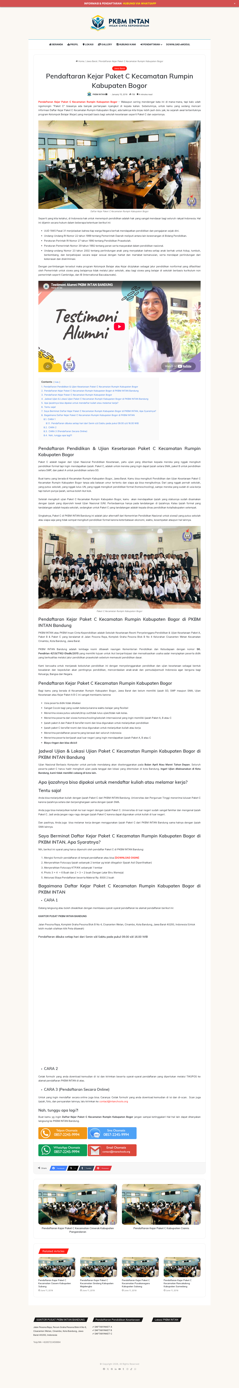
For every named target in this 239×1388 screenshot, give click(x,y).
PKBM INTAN (99, 94)
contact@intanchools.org (113, 1101)
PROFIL (74, 44)
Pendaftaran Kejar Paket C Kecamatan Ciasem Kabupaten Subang (54, 1283)
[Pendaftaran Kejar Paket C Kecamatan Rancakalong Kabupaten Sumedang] (182, 1267)
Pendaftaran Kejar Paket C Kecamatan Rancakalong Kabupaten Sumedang (178, 1283)
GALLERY (106, 44)
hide (57, 382)
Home (81, 61)
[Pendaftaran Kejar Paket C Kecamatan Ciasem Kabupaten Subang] (56, 1267)
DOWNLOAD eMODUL (178, 44)
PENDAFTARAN (151, 44)
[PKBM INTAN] (119, 23)
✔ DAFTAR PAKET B (102, 1330)
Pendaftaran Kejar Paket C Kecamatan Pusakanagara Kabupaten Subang (136, 1283)
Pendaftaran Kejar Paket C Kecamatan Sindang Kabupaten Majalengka (96, 1283)
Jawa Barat (91, 61)
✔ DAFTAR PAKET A (102, 1326)
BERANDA (57, 44)
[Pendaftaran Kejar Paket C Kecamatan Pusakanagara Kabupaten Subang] (140, 1267)
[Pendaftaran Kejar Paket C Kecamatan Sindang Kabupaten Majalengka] (98, 1267)
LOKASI (89, 44)
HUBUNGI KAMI (127, 44)
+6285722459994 (51, 1342)
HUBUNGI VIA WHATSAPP (139, 3)
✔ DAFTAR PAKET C (102, 1333)
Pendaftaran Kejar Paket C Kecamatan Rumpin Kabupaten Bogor (77, 101)
